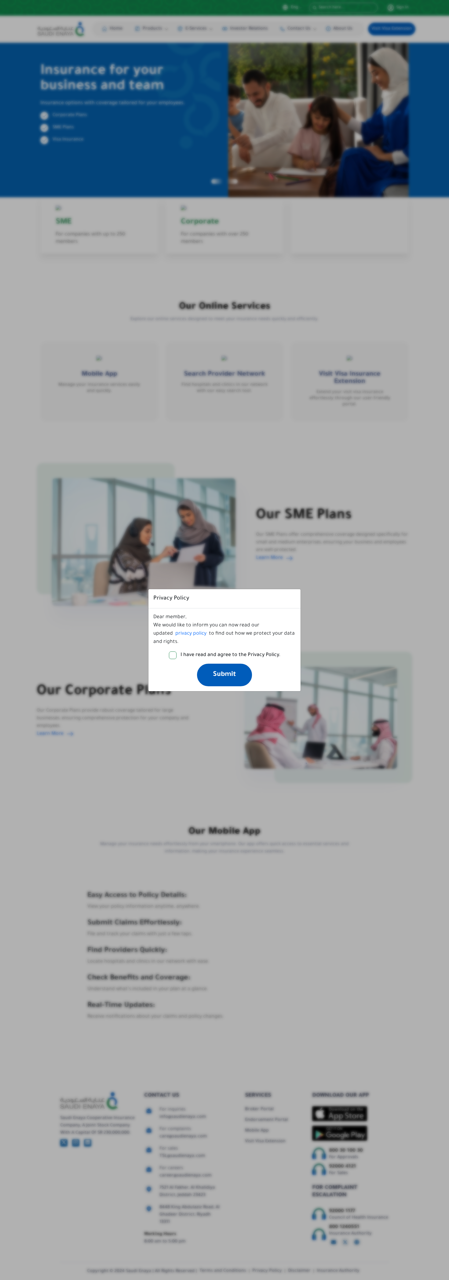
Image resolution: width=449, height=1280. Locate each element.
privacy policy (190, 633)
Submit (224, 675)
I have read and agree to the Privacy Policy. (230, 655)
